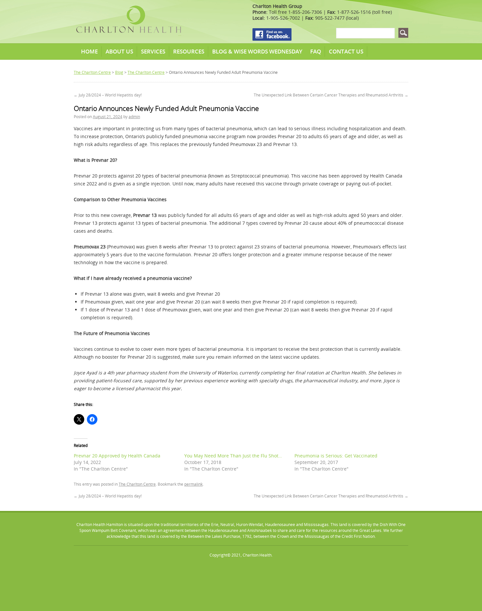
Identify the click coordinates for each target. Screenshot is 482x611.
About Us (119, 51)
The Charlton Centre (92, 72)
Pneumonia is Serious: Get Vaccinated (335, 456)
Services (153, 51)
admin (134, 116)
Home (89, 51)
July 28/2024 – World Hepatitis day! (108, 95)
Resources (188, 51)
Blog (119, 72)
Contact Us (346, 51)
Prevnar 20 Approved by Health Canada (117, 456)
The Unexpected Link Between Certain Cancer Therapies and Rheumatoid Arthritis (331, 95)
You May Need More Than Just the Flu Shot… (233, 456)
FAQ (315, 51)
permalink (193, 484)
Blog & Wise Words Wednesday (257, 51)
